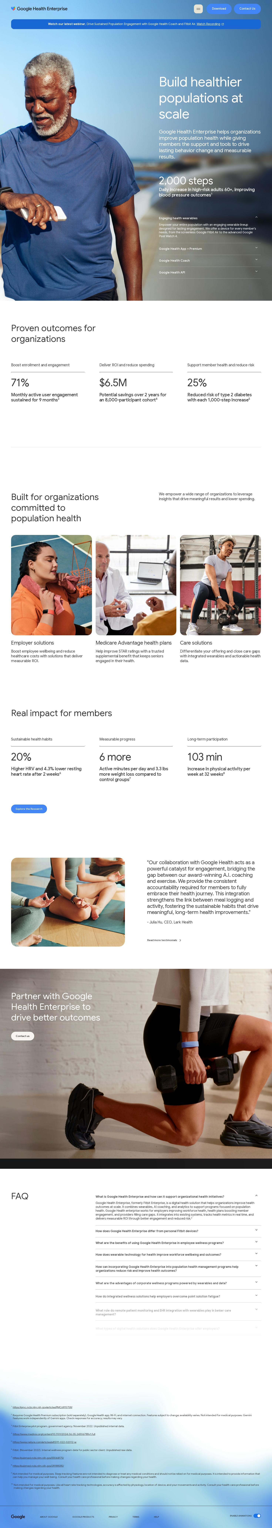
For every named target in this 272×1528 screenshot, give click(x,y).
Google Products (83, 1516)
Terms (135, 1516)
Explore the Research (29, 808)
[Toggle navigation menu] (198, 8)
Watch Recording (208, 24)
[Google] (18, 1517)
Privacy (113, 1516)
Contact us (23, 1036)
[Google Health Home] (39, 9)
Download (219, 9)
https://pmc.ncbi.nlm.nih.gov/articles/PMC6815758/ (42, 1407)
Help (156, 1516)
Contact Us (247, 9)
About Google (49, 1516)
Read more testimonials (162, 940)
